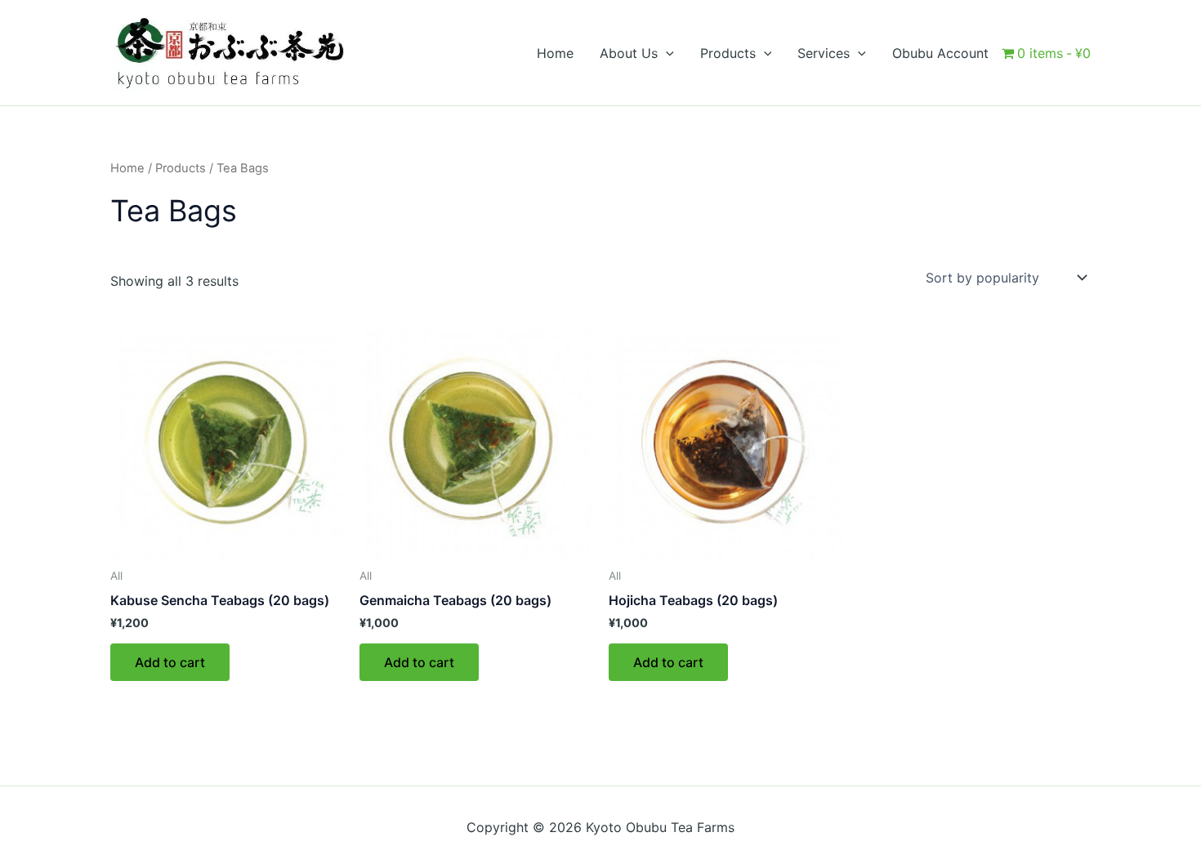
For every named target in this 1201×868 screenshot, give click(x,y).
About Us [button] (629, 53)
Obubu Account (940, 53)
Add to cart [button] (170, 662)
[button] (666, 53)
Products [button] (728, 53)
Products (180, 168)
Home (555, 53)
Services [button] (823, 53)
